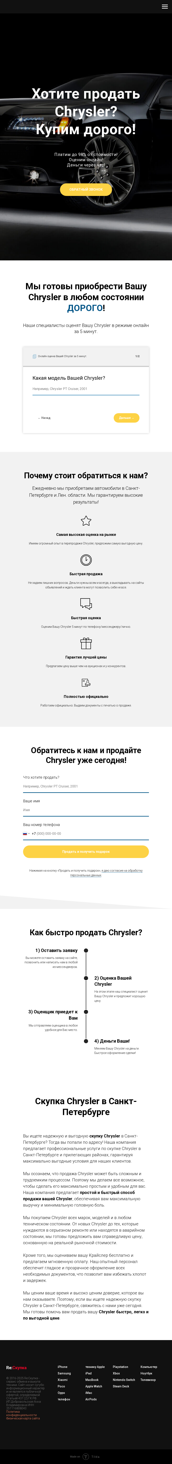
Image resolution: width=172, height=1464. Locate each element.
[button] (86, 798)
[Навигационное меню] (165, 7)
